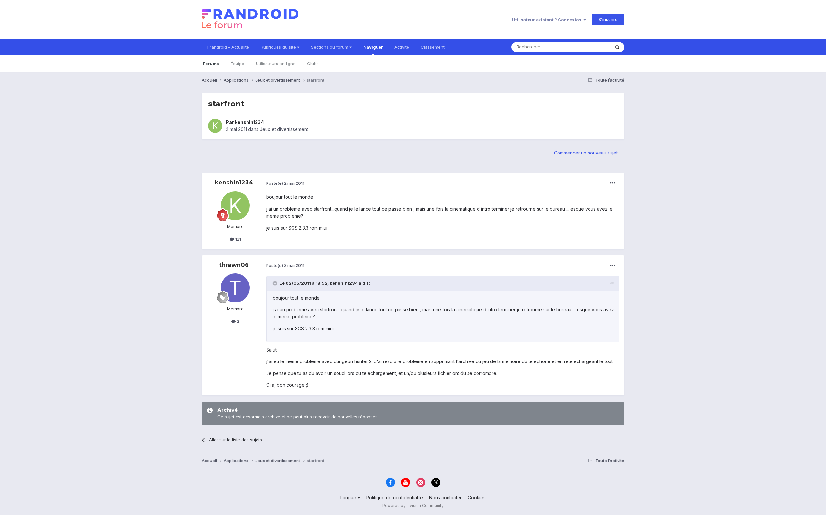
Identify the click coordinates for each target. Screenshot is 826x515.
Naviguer (373, 47)
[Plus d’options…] (612, 183)
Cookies (477, 497)
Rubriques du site (279, 47)
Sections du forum (330, 47)
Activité (401, 47)
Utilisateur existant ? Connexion (547, 19)
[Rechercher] (617, 47)
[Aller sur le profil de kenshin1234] (215, 126)
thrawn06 (234, 265)
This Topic (591, 47)
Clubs (313, 63)
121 (237, 239)
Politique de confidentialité (394, 497)
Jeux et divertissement (284, 129)
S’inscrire (608, 19)
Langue (349, 497)
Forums (211, 63)
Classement (433, 47)
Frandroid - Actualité (228, 47)
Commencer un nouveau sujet (586, 152)
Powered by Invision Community (413, 505)
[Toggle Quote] (275, 283)
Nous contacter (445, 497)
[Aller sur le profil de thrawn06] (235, 287)
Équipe (237, 63)
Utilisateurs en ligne (276, 63)
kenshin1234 (249, 122)
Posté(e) (285, 183)
